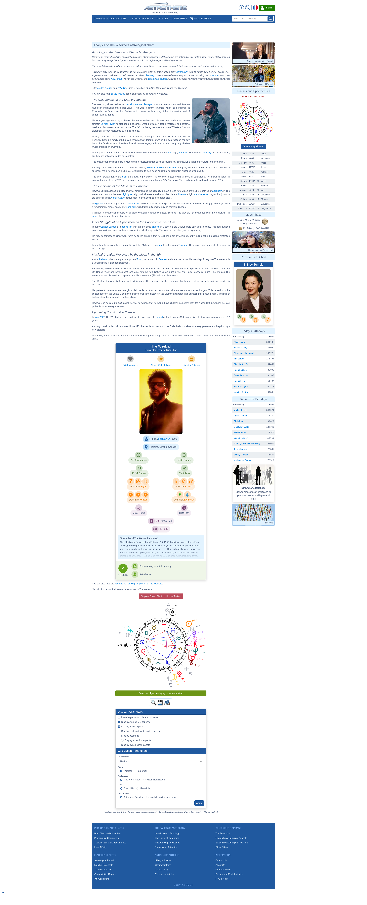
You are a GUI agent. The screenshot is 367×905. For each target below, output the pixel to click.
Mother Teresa (240, 410)
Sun (170, 152)
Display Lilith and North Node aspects (140, 731)
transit (160, 317)
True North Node (132, 779)
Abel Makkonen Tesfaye (139, 104)
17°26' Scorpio (183, 460)
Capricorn (217, 191)
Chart (120, 767)
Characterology (163, 865)
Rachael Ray (240, 381)
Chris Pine (238, 421)
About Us (220, 865)
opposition (127, 227)
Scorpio (163, 259)
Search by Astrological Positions (231, 842)
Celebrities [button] (179, 18)
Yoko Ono (122, 88)
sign (124, 176)
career (95, 216)
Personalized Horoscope (107, 838)
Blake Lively (239, 342)
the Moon (103, 259)
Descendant (133, 203)
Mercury (207, 152)
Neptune (203, 194)
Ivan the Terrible (241, 392)
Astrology (150, 75)
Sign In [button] (269, 7)
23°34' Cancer (139, 473)
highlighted (127, 194)
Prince (172, 167)
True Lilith (129, 788)
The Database (222, 833)
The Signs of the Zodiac (167, 838)
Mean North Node (156, 779)
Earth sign (131, 207)
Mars (196, 194)
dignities (98, 203)
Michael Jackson (155, 167)
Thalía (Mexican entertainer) (247, 443)
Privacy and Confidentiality (229, 874)
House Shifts (123, 793)
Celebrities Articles (164, 874)
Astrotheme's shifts (133, 797)
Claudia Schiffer (241, 364)
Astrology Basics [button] (141, 18)
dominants (214, 75)
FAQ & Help (221, 879)
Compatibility (161, 869)
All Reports (103, 879)
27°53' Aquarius (138, 460)
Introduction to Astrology (167, 833)
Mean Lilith (145, 788)
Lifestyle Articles (163, 860)
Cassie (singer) (241, 438)
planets (155, 227)
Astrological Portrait (104, 860)
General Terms (222, 869)
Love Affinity (100, 847)
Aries (159, 245)
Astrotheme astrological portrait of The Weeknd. (139, 583)
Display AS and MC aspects (135, 722)
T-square (183, 245)
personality (182, 72)
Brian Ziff (152, 422)
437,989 (164, 529)
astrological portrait (157, 79)
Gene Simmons (241, 375)
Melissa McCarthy (242, 460)
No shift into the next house (163, 797)
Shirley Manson (241, 454)
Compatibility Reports (105, 874)
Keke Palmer (240, 432)
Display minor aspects (132, 726)
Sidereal (142, 771)
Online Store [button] (202, 18)
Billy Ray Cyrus (241, 386)
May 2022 (99, 317)
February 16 (164, 439)
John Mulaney (240, 449)
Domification (123, 756)
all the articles (118, 94)
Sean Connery (240, 347)
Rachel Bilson (240, 370)
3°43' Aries (184, 473)
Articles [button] (162, 18)
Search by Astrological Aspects (231, 838)
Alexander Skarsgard (243, 353)
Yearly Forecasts (102, 869)
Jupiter (112, 227)
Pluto (139, 259)
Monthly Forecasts (103, 865)
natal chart (116, 79)
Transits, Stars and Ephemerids (110, 842)
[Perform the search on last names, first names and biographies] (270, 18)
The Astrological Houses (167, 842)
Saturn (121, 198)
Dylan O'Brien (240, 415)
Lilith (120, 784)
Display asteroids (130, 736)
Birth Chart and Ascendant (107, 833)
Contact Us (221, 860)
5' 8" (158, 521)
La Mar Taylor (108, 124)
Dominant (135, 486)
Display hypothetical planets (135, 745)
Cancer (104, 227)
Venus (114, 198)
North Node (123, 776)
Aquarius (183, 152)
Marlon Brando (104, 88)
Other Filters (221, 847)
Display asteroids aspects (138, 740)
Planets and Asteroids (166, 847)
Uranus (182, 194)
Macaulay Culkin (241, 427)
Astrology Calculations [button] (110, 18)
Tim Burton (239, 358)
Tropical (128, 771)
